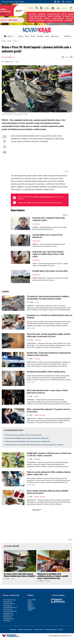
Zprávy (20, 36)
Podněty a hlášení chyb (25, 629)
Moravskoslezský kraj (10, 611)
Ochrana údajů (38, 629)
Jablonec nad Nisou (39, 415)
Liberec (37, 302)
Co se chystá (12, 546)
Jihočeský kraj (7, 601)
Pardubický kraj (8, 615)
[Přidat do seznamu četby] (71, 57)
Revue (33, 36)
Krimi (27, 36)
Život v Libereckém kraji (42, 197)
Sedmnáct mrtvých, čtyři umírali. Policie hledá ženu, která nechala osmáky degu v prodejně (34, 444)
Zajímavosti (31, 608)
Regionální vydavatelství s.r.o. (63, 635)
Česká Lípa (38, 340)
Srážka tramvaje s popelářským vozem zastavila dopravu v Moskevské (27, 441)
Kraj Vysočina (7, 605)
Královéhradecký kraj (10, 607)
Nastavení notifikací (50, 629)
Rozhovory (54, 36)
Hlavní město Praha (9, 600)
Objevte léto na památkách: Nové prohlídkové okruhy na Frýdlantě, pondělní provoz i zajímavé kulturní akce (52, 575)
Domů (4, 41)
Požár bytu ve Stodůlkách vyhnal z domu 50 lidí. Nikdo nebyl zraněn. (27, 438)
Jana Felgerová (9, 57)
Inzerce (60, 629)
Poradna (40, 36)
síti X (29, 202)
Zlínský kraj (6, 620)
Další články (36, 509)
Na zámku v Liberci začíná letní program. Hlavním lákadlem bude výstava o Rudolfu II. (20, 574)
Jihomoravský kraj (9, 603)
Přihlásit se (69, 1)
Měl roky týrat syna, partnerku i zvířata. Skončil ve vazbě (23, 435)
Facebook (55, 2)
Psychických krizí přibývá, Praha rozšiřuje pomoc (46, 372)
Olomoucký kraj (8, 613)
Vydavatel (13, 629)
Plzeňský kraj (7, 617)
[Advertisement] (40, 157)
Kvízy (47, 36)
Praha (9, 36)
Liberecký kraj (7, 609)
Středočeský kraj (8, 618)
